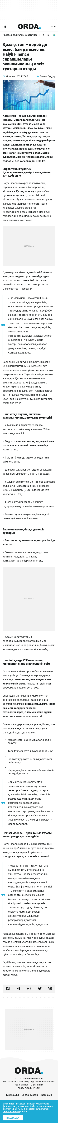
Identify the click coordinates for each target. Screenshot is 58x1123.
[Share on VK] (50, 989)
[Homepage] (29, 26)
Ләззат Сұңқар (47, 76)
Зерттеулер (31, 35)
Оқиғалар (18, 35)
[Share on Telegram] (18, 989)
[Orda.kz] (29, 1075)
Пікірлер (7, 35)
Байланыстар (29, 1094)
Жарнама (46, 1094)
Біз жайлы (12, 1094)
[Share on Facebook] (8, 989)
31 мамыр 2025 (13, 76)
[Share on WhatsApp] (29, 989)
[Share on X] (39, 989)
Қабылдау (12, 1118)
